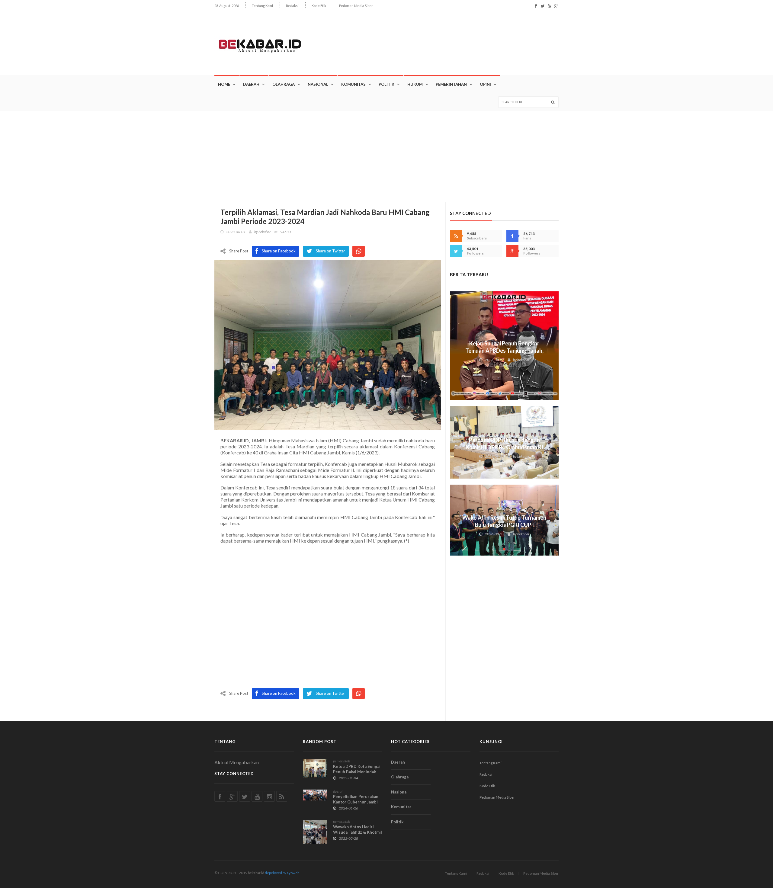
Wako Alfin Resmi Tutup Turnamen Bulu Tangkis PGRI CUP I (504, 521)
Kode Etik (319, 6)
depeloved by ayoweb (282, 872)
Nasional (318, 84)
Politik (386, 84)
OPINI (485, 84)
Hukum (415, 84)
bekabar (264, 231)
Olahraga (283, 84)
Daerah (251, 84)
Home (224, 84)
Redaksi (292, 6)
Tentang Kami (262, 6)
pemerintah (341, 761)
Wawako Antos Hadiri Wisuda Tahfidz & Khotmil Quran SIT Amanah (357, 832)
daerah (338, 791)
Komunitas (353, 84)
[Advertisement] (386, 156)
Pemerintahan (451, 84)
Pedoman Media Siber (356, 6)
